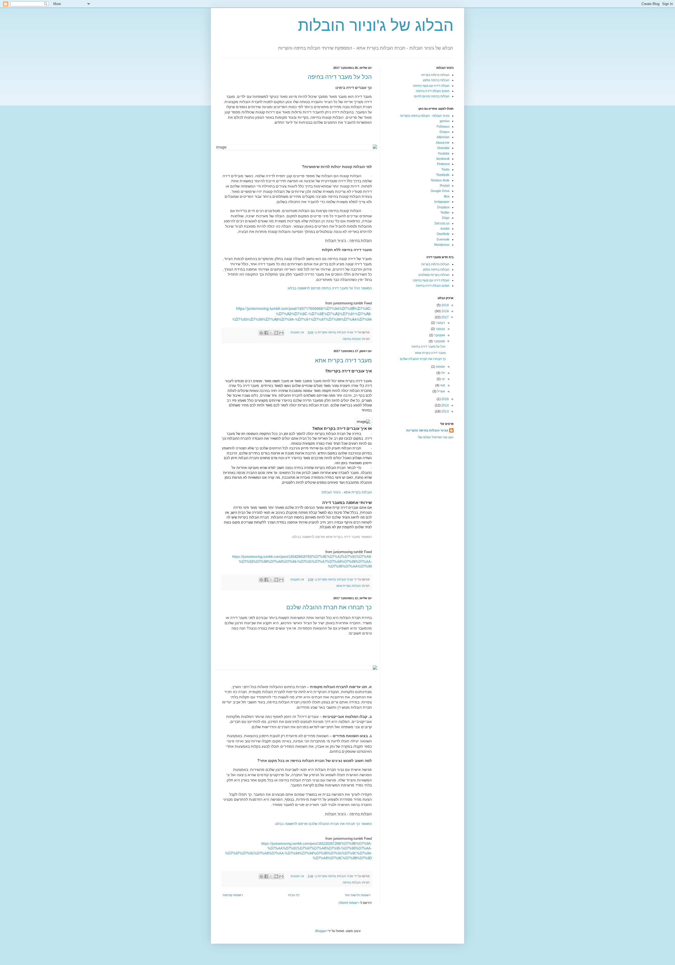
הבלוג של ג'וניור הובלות (376, 25)
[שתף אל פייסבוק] (266, 332)
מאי (442, 385)
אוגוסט (440, 366)
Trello (445, 169)
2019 (445, 305)
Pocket (445, 186)
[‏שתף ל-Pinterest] (261, 332)
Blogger (321, 931)
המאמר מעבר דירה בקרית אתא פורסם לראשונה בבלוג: (331, 537)
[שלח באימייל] (281, 332)
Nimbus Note (440, 180)
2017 (445, 317)
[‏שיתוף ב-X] (271, 332)
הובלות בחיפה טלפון (436, 80)
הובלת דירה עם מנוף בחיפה (431, 86)
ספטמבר (439, 341)
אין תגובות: (296, 332)
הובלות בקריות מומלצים (434, 275)
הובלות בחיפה (352, 338)
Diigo (446, 218)
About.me (443, 143)
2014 (445, 405)
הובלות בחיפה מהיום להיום (432, 96)
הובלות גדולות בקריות (435, 75)
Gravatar (443, 148)
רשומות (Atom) (349, 903)
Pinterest (443, 164)
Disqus (445, 132)
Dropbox (443, 207)
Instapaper (442, 202)
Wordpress (442, 245)
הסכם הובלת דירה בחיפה (433, 91)
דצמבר (440, 323)
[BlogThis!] (276, 332)
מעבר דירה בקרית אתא (343, 360)
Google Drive (440, 191)
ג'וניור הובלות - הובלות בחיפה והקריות (425, 116)
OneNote (443, 234)
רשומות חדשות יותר (357, 895)
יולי (442, 373)
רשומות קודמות (233, 895)
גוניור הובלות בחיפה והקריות (427, 430)
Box (447, 196)
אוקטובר (439, 335)
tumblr (445, 229)
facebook (443, 159)
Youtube (444, 153)
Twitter (445, 212)
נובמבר (440, 329)
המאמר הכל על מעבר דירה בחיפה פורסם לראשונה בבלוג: (329, 288)
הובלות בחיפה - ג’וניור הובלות (348, 240)
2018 (445, 311)
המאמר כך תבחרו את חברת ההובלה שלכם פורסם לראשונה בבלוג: (323, 824)
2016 (445, 399)
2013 (445, 411)
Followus (443, 126)
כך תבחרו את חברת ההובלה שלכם (329, 607)
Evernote (443, 239)
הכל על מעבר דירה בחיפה (340, 77)
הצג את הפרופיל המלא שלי (436, 437)
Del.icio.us (442, 223)
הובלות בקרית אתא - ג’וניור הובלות (347, 492)
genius (445, 121)
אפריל (440, 391)
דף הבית (294, 895)
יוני (443, 379)
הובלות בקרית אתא (348, 585)
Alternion (443, 137)
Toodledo (443, 175)
